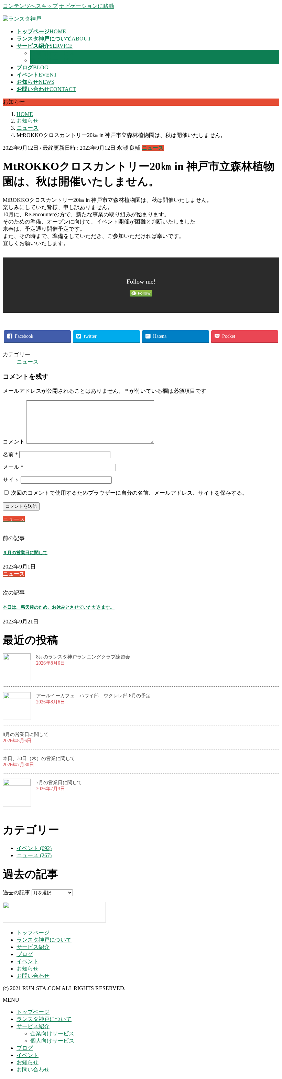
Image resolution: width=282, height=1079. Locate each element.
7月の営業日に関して (59, 782)
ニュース (153, 148)
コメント (14, 442)
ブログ (25, 954)
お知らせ (28, 969)
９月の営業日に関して (25, 552)
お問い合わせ (33, 976)
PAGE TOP (269, 1040)
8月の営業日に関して (25, 734)
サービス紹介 (33, 947)
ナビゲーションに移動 (86, 6)
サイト (11, 480)
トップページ (33, 932)
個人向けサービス (52, 60)
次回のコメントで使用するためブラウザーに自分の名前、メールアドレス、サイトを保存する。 (129, 493)
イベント (28, 961)
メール (13, 467)
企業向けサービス (52, 53)
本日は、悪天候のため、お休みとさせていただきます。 (59, 607)
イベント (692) (34, 848)
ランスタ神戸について (44, 940)
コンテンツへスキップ (30, 6)
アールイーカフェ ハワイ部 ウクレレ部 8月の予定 (93, 695)
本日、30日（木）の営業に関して (39, 758)
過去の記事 (16, 892)
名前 (10, 454)
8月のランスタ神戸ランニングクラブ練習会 (83, 656)
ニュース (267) (34, 855)
